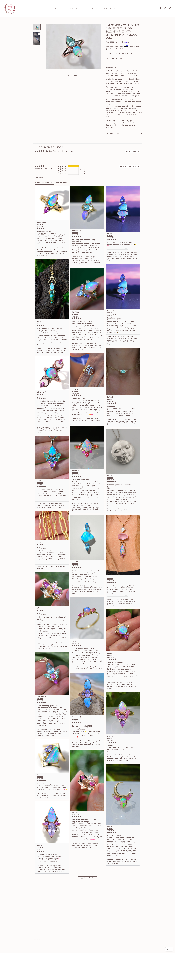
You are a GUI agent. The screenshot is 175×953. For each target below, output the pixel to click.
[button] (62, 166)
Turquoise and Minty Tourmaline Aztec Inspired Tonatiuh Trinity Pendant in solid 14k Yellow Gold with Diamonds (52, 350)
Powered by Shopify (57, 948)
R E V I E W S (111, 8)
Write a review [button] (132, 151)
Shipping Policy (112, 133)
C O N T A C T (95, 8)
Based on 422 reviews (44, 168)
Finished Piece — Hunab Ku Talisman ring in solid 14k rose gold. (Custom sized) (86, 420)
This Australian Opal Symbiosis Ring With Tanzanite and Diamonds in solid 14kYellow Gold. (51, 795)
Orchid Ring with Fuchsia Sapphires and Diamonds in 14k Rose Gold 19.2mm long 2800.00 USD (85, 845)
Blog (72, 924)
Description (111, 67)
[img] (44, 166)
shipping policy (75, 911)
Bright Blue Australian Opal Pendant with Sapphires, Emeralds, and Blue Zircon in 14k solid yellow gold (51, 505)
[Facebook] (111, 905)
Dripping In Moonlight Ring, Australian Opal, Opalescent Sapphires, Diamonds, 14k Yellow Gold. (122, 861)
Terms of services (77, 907)
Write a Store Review (129, 166)
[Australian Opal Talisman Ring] (37, 27)
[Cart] (170, 8)
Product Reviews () (44, 182)
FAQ (71, 921)
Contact (73, 904)
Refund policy (75, 914)
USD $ (35, 939)
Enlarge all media (73, 75)
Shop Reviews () (63, 182)
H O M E (59, 8)
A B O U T (80, 8)
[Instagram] (115, 905)
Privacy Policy (75, 917)
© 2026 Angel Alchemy (40, 948)
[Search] (165, 8)
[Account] (160, 8)
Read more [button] (77, 499)
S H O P (69, 8)
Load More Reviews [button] (87, 878)
